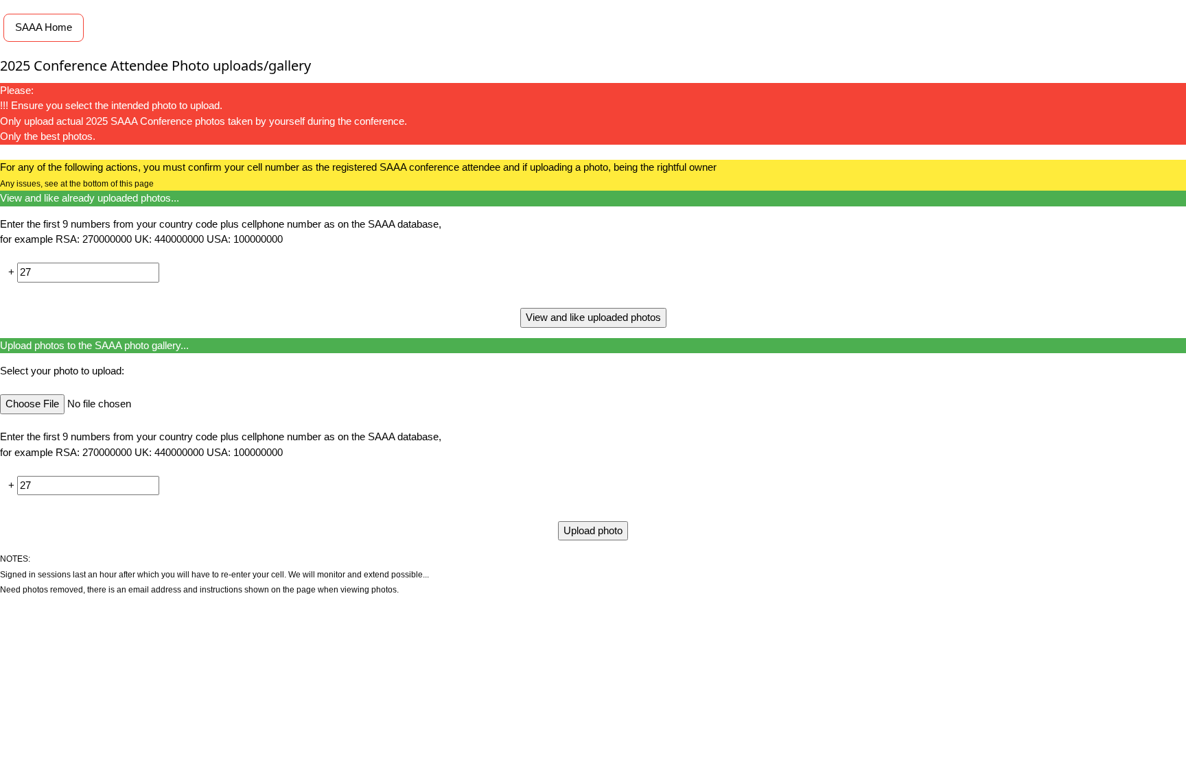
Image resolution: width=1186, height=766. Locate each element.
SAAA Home (43, 27)
